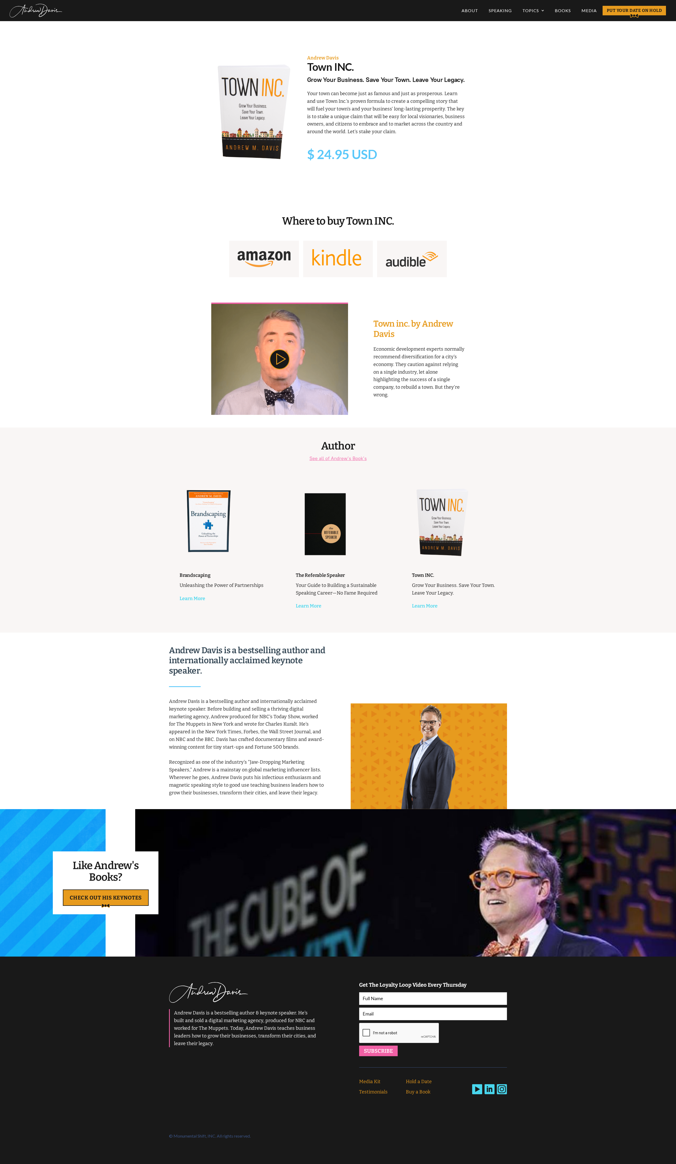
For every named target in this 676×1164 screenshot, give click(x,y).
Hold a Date (419, 1081)
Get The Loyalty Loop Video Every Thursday (413, 985)
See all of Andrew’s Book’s (338, 458)
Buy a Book (418, 1092)
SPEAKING (500, 10)
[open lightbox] (279, 359)
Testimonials (373, 1092)
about (470, 10)
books (563, 10)
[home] (36, 10)
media (589, 10)
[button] (533, 11)
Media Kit (370, 1081)
